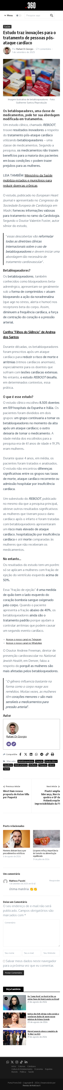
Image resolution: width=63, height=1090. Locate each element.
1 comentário (45, 49)
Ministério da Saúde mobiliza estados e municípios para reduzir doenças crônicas (27, 180)
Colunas (21, 1066)
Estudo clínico (51, 761)
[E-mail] (8, 744)
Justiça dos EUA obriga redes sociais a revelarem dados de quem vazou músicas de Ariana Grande (43, 1016)
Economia (39, 1069)
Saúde (7, 26)
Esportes (48, 1069)
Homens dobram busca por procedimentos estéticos (14, 852)
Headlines (8, 765)
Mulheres (33, 765)
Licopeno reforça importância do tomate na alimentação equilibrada (45, 853)
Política (23, 1072)
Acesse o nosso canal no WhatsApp (24, 643)
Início (13, 1066)
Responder (54, 880)
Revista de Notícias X (31, 1085)
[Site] (13, 744)
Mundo (14, 1072)
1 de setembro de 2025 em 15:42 (22, 884)
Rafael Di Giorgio (24, 49)
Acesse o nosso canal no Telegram (23, 639)
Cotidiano (31, 1066)
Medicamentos (21, 765)
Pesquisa (43, 765)
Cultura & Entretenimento (21, 1069)
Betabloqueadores (25, 761)
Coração (39, 761)
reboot (51, 765)
